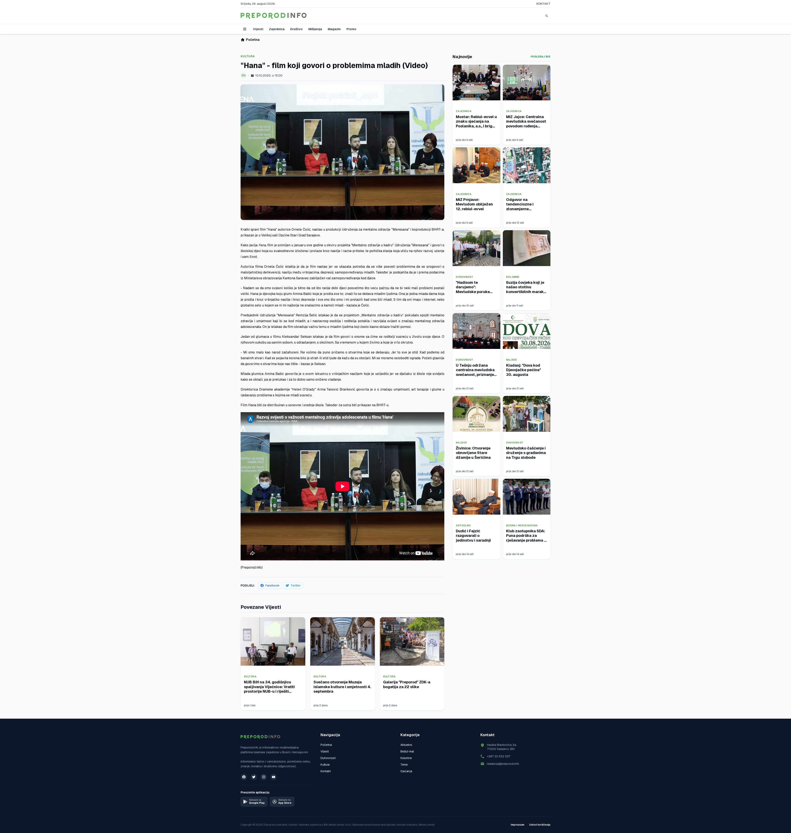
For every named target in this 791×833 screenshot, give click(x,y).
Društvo (296, 29)
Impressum (517, 824)
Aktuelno (463, 525)
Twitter (296, 585)
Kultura (248, 56)
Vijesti (258, 29)
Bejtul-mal (407, 751)
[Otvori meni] (245, 29)
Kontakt (543, 4)
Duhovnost (464, 277)
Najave (511, 359)
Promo (351, 29)
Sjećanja (406, 771)
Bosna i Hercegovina (522, 525)
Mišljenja (315, 29)
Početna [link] (253, 40)
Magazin (334, 29)
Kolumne (513, 277)
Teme (404, 764)
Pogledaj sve (540, 56)
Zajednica (276, 29)
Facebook (272, 585)
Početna (326, 745)
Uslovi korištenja (539, 824)
